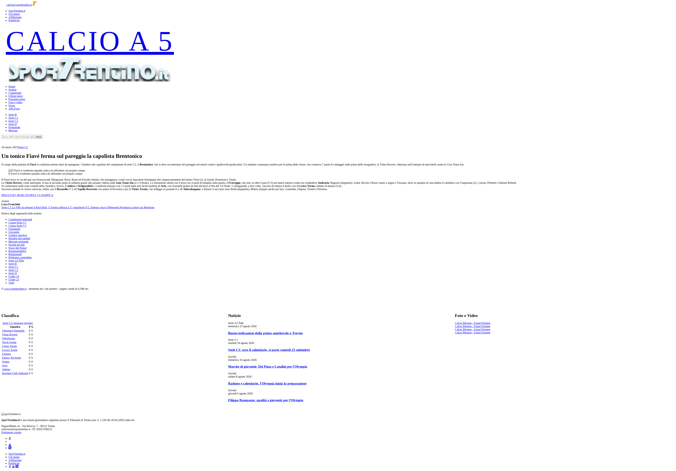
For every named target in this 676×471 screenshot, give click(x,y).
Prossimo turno (16, 99)
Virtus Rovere (9, 334)
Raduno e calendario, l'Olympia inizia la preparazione (267, 383)
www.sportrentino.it (15, 288)
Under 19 (13, 276)
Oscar (11, 105)
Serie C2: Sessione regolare (17, 323)
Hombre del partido (19, 238)
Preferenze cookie (11, 432)
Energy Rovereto (11, 357)
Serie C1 (13, 117)
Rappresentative (17, 251)
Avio (4, 365)
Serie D (12, 124)
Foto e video (15, 102)
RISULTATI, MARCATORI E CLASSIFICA (27, 195)
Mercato (13, 130)
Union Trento (9, 346)
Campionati (14, 92)
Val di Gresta (9, 342)
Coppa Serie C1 (17, 222)
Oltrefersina (8, 338)
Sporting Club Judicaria (15, 373)
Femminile (14, 127)
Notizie (12, 89)
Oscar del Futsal (17, 247)
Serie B (12, 114)
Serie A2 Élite (16, 260)
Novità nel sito (16, 244)
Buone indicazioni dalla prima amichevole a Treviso (265, 333)
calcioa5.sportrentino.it (19, 4)
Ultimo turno (15, 96)
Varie (11, 282)
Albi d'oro (14, 108)
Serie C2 (13, 121)
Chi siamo (14, 13)
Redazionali (15, 254)
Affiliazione (15, 17)
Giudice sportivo (17, 235)
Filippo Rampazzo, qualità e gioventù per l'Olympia (265, 400)
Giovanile (13, 232)
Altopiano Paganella (13, 330)
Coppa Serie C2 (17, 225)
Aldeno (6, 369)
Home (11, 86)
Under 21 (13, 279)
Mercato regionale (18, 241)
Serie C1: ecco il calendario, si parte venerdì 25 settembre (269, 350)
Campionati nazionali (20, 219)
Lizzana (6, 353)
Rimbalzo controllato (20, 257)
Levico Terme (9, 349)
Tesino (5, 361)
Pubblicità (14, 20)
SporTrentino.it (16, 10)
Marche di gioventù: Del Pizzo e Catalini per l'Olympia (267, 366)
